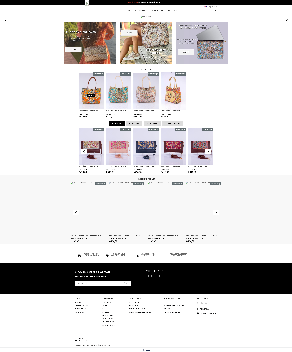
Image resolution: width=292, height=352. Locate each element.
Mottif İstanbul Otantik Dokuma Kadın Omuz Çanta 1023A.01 (172, 111)
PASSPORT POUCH (108, 315)
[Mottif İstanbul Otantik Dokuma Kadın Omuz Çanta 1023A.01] (173, 91)
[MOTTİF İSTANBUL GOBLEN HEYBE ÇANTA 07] (126, 208)
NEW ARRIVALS (140, 10)
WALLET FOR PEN (107, 318)
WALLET (105, 305)
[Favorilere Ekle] (119, 95)
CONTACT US (173, 10)
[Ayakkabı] (146, 43)
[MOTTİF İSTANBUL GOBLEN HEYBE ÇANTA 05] (203, 208)
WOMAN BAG (106, 302)
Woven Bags (116, 123)
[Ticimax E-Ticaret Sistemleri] (146, 350)
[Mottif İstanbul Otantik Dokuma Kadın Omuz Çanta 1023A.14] (91, 91)
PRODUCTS (153, 10)
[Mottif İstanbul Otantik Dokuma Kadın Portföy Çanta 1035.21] (146, 146)
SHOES (104, 309)
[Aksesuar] (202, 43)
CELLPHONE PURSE (108, 322)
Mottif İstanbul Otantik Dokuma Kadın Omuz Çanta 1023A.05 (117, 111)
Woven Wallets (152, 123)
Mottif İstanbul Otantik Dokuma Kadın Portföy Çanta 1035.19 (117, 166)
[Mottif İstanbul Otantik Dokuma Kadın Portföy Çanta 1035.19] (118, 146)
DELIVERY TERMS (134, 302)
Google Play (213, 313)
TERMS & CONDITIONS (82, 305)
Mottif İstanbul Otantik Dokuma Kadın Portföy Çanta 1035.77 (172, 166)
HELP (165, 302)
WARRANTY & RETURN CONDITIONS (140, 312)
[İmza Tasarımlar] (146, 17)
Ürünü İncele (97, 95)
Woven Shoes (134, 123)
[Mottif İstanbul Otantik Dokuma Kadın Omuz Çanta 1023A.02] (146, 91)
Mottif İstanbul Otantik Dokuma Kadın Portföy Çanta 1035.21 (144, 166)
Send (126, 283)
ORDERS (167, 309)
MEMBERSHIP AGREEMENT (137, 309)
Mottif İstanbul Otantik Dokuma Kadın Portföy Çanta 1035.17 (90, 166)
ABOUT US (78, 302)
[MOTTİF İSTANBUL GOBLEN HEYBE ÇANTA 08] (88, 208)
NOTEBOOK (106, 312)
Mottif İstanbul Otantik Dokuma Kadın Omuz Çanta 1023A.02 (144, 111)
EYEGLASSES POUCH (108, 325)
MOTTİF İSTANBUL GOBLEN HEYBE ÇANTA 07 (125, 235)
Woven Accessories (173, 123)
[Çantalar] (90, 43)
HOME (129, 10)
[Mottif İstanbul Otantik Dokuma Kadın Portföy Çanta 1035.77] (173, 146)
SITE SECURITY (133, 305)
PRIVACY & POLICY (81, 309)
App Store (203, 313)
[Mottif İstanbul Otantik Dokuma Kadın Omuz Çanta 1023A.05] (118, 91)
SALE (163, 10)
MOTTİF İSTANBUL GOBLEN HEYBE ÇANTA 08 (87, 235)
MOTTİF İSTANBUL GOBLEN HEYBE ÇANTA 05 (202, 235)
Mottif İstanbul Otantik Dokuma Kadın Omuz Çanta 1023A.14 (90, 111)
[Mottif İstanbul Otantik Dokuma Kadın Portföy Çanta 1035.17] (91, 146)
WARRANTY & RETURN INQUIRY (174, 305)
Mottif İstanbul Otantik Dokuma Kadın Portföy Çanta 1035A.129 (199, 166)
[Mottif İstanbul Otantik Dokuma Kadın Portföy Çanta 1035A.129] (200, 146)
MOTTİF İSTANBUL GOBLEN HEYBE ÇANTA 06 (164, 235)
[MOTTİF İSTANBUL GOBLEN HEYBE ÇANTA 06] (165, 208)
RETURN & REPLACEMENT (172, 312)
